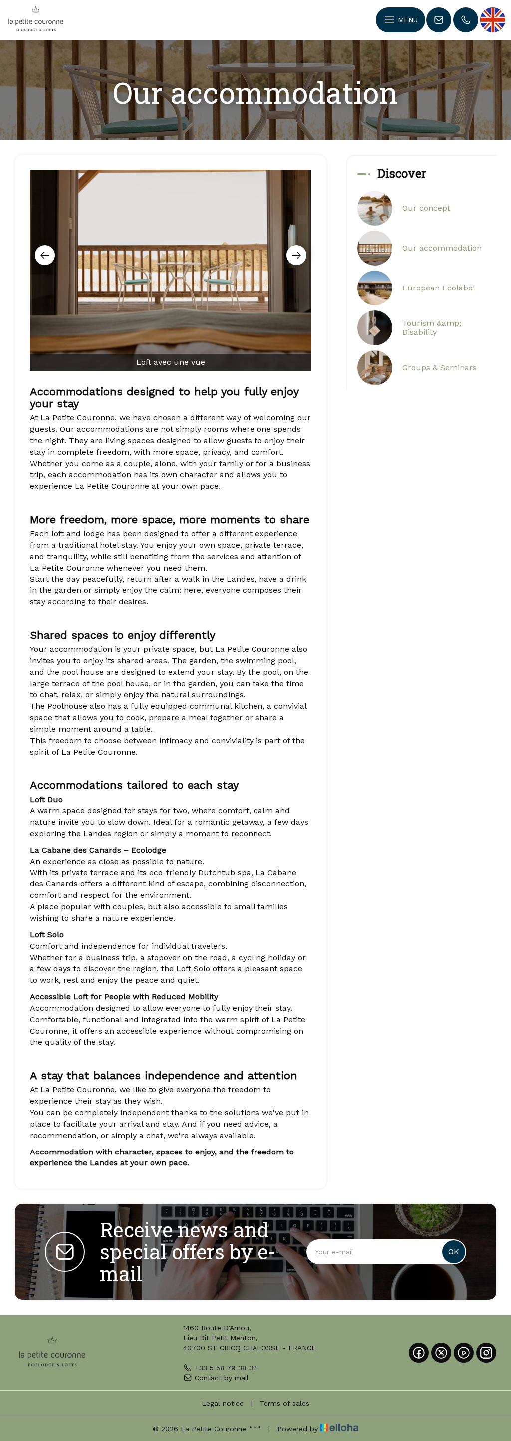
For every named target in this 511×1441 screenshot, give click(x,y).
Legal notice (223, 1403)
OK (453, 1251)
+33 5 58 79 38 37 (226, 1368)
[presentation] (45, 255)
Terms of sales (284, 1403)
